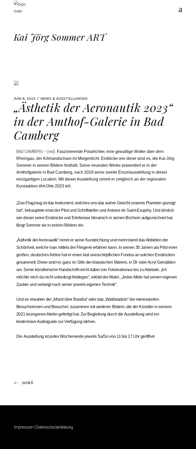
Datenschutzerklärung (54, 427)
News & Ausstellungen (63, 98)
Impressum (23, 427)
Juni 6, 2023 (24, 98)
